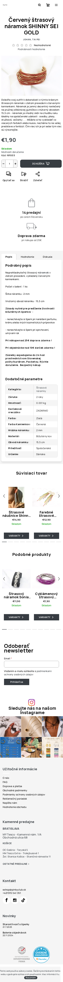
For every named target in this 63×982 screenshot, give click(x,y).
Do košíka (38, 163)
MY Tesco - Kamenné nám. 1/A (22, 834)
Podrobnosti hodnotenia (31, 49)
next (59, 496)
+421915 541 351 (12, 893)
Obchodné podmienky (15, 790)
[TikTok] (23, 900)
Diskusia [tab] (47, 256)
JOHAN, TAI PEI (31, 39)
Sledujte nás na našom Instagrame (32, 710)
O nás (6, 777)
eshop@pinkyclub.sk (14, 889)
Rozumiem (31, 977)
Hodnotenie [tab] (27, 256)
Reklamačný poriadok (15, 798)
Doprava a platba (12, 786)
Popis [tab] (8, 256)
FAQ (5, 782)
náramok (43, 272)
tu (58, 974)
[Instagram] (15, 900)
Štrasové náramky (41, 389)
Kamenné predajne (18, 821)
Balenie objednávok (14, 932)
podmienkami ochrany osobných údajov (28, 672)
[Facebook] (6, 900)
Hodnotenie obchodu (14, 807)
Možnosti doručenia (12, 152)
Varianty (14, 535)
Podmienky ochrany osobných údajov (24, 794)
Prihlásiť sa (16, 681)
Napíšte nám (10, 802)
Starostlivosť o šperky (16, 924)
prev (4, 496)
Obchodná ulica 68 (15, 837)
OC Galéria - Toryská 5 (15, 849)
